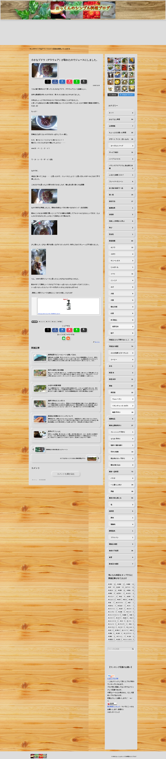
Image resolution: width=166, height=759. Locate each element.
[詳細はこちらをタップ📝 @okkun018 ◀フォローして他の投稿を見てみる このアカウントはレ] (110, 75)
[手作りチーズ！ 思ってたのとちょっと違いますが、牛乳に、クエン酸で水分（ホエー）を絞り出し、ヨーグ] (110, 82)
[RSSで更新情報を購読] (68, 338)
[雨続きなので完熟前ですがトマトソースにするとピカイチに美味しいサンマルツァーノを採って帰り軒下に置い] (124, 68)
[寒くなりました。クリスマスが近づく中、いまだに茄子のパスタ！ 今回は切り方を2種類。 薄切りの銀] (124, 82)
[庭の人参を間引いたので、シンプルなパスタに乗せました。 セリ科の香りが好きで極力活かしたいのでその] (124, 61)
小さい (54, 321)
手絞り (60, 321)
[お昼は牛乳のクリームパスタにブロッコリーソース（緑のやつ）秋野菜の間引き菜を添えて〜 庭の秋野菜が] (117, 68)
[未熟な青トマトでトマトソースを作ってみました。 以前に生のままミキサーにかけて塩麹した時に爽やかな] (132, 82)
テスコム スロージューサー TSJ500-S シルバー (49, 313)
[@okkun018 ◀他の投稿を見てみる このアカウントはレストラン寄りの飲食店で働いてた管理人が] (124, 75)
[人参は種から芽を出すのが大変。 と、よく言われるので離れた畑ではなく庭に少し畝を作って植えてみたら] (132, 75)
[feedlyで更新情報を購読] (64, 338)
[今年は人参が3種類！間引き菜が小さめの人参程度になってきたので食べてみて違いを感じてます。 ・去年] (110, 61)
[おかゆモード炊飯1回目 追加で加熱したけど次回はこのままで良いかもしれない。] (132, 89)
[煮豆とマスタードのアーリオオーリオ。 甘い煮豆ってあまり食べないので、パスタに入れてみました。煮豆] (132, 68)
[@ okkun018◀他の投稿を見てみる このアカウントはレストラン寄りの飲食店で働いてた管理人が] (117, 75)
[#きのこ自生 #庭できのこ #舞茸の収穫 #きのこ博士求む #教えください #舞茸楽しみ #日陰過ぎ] (117, 89)
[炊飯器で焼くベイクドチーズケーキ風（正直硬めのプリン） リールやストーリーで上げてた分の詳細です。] (110, 89)
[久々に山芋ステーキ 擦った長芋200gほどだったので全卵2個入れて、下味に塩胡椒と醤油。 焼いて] (117, 82)
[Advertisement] (83, 33)
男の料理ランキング (113, 706)
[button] (84, 81)
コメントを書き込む (66, 474)
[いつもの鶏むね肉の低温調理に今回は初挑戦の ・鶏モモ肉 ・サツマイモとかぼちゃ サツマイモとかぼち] (132, 61)
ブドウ (48, 321)
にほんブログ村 (112, 678)
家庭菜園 (35, 321)
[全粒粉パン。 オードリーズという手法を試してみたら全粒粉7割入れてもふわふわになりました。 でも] (110, 68)
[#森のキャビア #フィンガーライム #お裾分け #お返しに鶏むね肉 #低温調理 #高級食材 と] (117, 61)
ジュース (43, 321)
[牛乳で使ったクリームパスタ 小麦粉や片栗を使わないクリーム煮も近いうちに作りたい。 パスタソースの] (124, 89)
